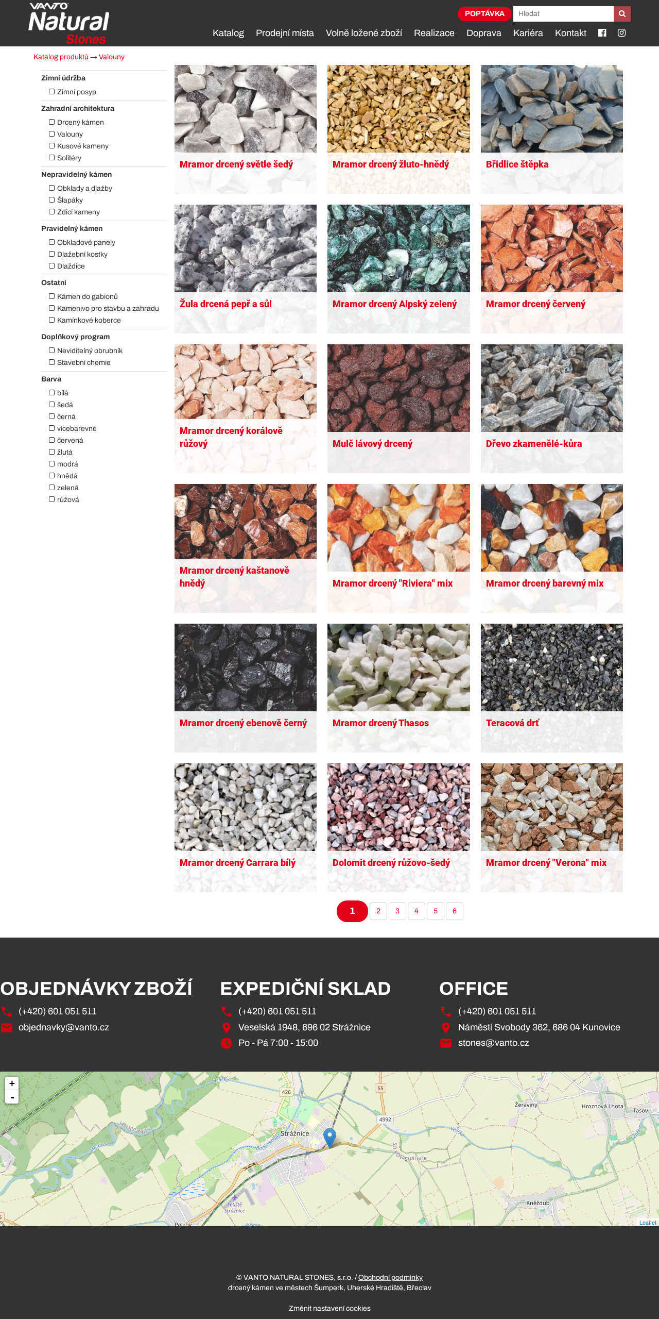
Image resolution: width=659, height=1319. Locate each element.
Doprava (483, 33)
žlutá (65, 452)
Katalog (228, 33)
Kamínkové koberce (89, 320)
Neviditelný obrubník (90, 351)
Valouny (112, 57)
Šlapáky (70, 200)
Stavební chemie (84, 362)
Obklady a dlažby (84, 188)
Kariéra (528, 33)
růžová (68, 500)
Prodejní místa (285, 33)
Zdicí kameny (78, 212)
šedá (65, 405)
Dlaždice (71, 266)
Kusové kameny (83, 146)
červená (70, 440)
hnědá (67, 476)
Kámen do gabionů (87, 296)
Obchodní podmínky (390, 1277)
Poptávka (485, 14)
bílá (62, 393)
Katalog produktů (61, 57)
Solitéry (69, 158)
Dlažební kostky (82, 254)
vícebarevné (77, 428)
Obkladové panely (86, 242)
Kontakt (570, 33)
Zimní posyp (76, 92)
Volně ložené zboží (364, 33)
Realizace (434, 33)
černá (66, 417)
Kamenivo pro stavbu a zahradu (108, 308)
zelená (68, 488)
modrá (67, 464)
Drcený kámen (80, 122)
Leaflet (647, 1222)
